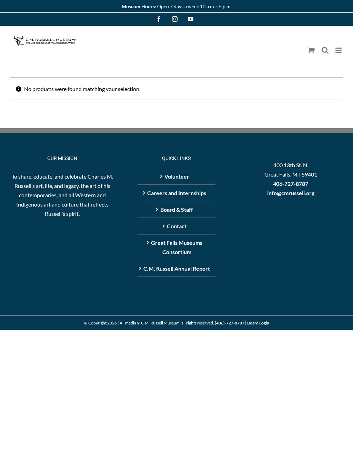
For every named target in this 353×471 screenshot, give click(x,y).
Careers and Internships (176, 193)
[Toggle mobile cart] (311, 50)
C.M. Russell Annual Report (176, 268)
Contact (176, 226)
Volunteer (176, 176)
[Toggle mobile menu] (339, 50)
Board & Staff (176, 209)
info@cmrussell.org (290, 193)
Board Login (258, 322)
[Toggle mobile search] (325, 50)
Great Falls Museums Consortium (176, 247)
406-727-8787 (290, 183)
